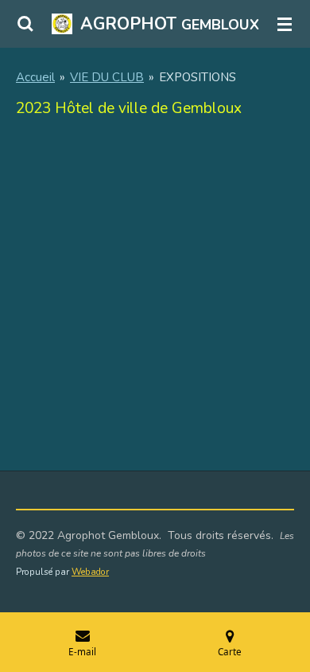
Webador (90, 571)
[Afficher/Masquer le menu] (284, 24)
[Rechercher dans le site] (25, 24)
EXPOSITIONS (197, 77)
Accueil (35, 77)
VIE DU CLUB (107, 77)
